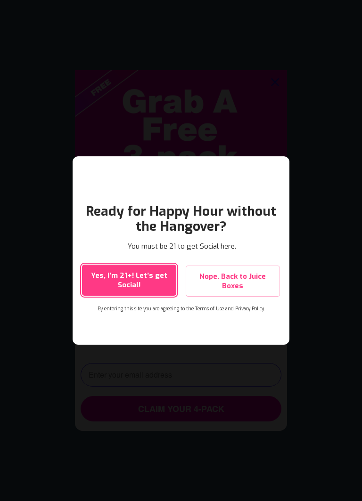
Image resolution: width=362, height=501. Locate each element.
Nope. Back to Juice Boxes (232, 281)
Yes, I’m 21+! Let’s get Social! (129, 280)
